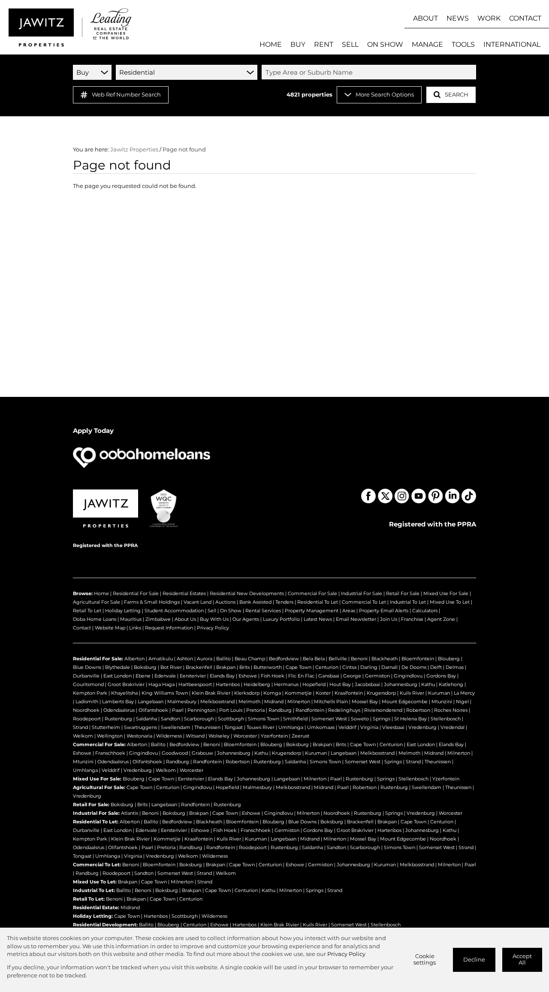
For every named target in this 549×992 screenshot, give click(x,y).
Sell (212, 611)
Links (135, 628)
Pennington (201, 710)
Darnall (389, 667)
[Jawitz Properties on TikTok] (469, 496)
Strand (80, 727)
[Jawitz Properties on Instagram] (402, 496)
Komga (272, 693)
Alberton (134, 659)
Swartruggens (140, 727)
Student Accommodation (174, 611)
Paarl (178, 710)
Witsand (195, 736)
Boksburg (145, 667)
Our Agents (245, 619)
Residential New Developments (247, 593)
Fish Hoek (272, 676)
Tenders (284, 602)
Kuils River (412, 693)
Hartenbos (228, 684)
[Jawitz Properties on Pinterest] (435, 496)
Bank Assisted (255, 602)
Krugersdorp (381, 693)
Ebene (143, 676)
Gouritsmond (88, 684)
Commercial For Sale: (99, 744)
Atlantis (129, 813)
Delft (436, 667)
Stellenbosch (446, 719)
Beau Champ (250, 659)
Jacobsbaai (367, 684)
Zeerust (300, 736)
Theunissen (207, 727)
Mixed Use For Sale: (97, 779)
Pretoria (255, 710)
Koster (323, 693)
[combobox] (370, 72)
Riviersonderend (383, 710)
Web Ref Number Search (126, 94)
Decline (474, 959)
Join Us (388, 619)
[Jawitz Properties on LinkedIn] (452, 496)
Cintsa (349, 667)
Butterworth (267, 667)
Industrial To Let (408, 602)
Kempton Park (90, 693)
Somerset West (329, 719)
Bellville (338, 659)
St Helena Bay (410, 719)
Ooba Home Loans (94, 619)
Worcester (245, 736)
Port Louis (230, 710)
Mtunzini (441, 702)
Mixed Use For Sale (445, 593)
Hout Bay (340, 684)
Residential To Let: (95, 822)
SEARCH (456, 94)
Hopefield (314, 684)
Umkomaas (321, 727)
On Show (230, 611)
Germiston (377, 676)
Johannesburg (400, 684)
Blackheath (384, 659)
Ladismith (86, 702)
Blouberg (449, 659)
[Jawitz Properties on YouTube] (418, 496)
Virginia (369, 727)
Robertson (418, 710)
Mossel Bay (365, 702)
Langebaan (150, 702)
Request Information (169, 628)
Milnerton (298, 702)
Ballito (223, 659)
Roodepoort (87, 719)
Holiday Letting (123, 611)
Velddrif (347, 727)
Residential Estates (184, 593)
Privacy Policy (213, 628)
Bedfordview (284, 659)
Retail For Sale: (91, 804)
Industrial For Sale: (96, 813)
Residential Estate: (96, 907)
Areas (348, 611)
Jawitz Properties (134, 149)
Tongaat (233, 727)
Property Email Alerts (383, 611)
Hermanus (286, 684)
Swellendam (175, 727)
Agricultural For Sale (96, 602)
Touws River (260, 727)
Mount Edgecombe (405, 702)
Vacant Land (197, 602)
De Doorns (413, 667)
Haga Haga (161, 684)
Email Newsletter (356, 619)
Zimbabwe (158, 619)
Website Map (110, 628)
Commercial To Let (364, 602)
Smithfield (295, 719)
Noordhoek (86, 710)
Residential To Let (317, 602)
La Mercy (464, 693)
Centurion (326, 667)
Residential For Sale (136, 593)
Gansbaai (328, 676)
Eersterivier (193, 676)
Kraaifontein (349, 693)
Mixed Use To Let (450, 602)
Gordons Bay (441, 676)
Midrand (274, 702)
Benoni (359, 659)
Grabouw (202, 753)
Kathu (428, 684)
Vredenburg (422, 727)
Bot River (171, 667)
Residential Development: (105, 925)
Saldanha (146, 719)
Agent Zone (441, 619)
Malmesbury (181, 702)
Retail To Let (87, 611)
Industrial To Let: (94, 890)
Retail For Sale (402, 593)
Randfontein (310, 710)
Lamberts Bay (118, 702)
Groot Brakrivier (126, 684)
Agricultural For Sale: (99, 787)
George (352, 676)
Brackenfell (199, 667)
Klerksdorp (246, 693)
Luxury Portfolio (281, 619)
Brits (244, 667)
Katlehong (451, 684)
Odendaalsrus (119, 710)
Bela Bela (314, 659)
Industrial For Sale (361, 593)
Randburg (280, 710)
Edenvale (165, 676)
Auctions (225, 602)
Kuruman (439, 693)
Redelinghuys (344, 710)
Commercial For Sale (312, 593)
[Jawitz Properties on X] (385, 496)
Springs (381, 719)
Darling (368, 667)
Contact (82, 628)
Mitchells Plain (331, 702)
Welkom (83, 736)
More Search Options (385, 94)
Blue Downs (87, 667)
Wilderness (169, 736)
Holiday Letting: (93, 916)
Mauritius (131, 619)
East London (117, 676)
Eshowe (247, 676)
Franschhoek (110, 753)
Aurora (204, 659)
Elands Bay (222, 676)
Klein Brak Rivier (211, 693)
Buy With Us (214, 619)
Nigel (462, 702)
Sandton (170, 719)
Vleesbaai (393, 727)
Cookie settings (424, 959)
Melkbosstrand (217, 702)
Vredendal (452, 727)
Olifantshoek (153, 710)
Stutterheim (106, 727)
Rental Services (263, 611)
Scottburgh (231, 719)
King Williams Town (165, 693)
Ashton (185, 659)
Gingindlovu (408, 676)
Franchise (412, 619)
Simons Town (263, 719)
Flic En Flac (301, 676)
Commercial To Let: (97, 865)
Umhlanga (290, 727)
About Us (185, 619)
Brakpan (225, 667)
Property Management (311, 611)
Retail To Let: (89, 899)
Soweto (360, 719)
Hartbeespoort (195, 684)
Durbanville (86, 676)
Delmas (455, 667)
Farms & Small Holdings (152, 602)
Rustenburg (118, 719)
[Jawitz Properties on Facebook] (368, 496)
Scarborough (199, 719)
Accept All (522, 959)
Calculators (424, 611)
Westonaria (139, 736)
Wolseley (218, 736)
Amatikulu (160, 659)
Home (101, 593)
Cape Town (298, 667)
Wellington (110, 736)
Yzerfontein (274, 736)
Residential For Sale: (98, 659)
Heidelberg (257, 684)
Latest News (318, 619)
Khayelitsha (124, 693)
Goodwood (175, 753)
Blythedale (117, 667)
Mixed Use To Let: (95, 882)
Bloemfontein (417, 659)
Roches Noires (451, 710)
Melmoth (249, 702)
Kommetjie (298, 693)
